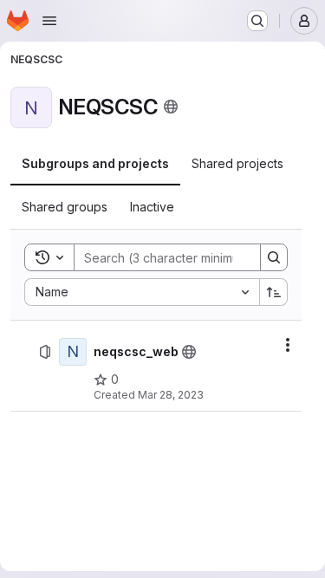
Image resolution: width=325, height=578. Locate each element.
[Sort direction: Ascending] (274, 292)
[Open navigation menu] (49, 21)
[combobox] (141, 292)
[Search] (274, 257)
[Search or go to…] (257, 20)
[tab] (95, 163)
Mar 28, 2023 (171, 394)
